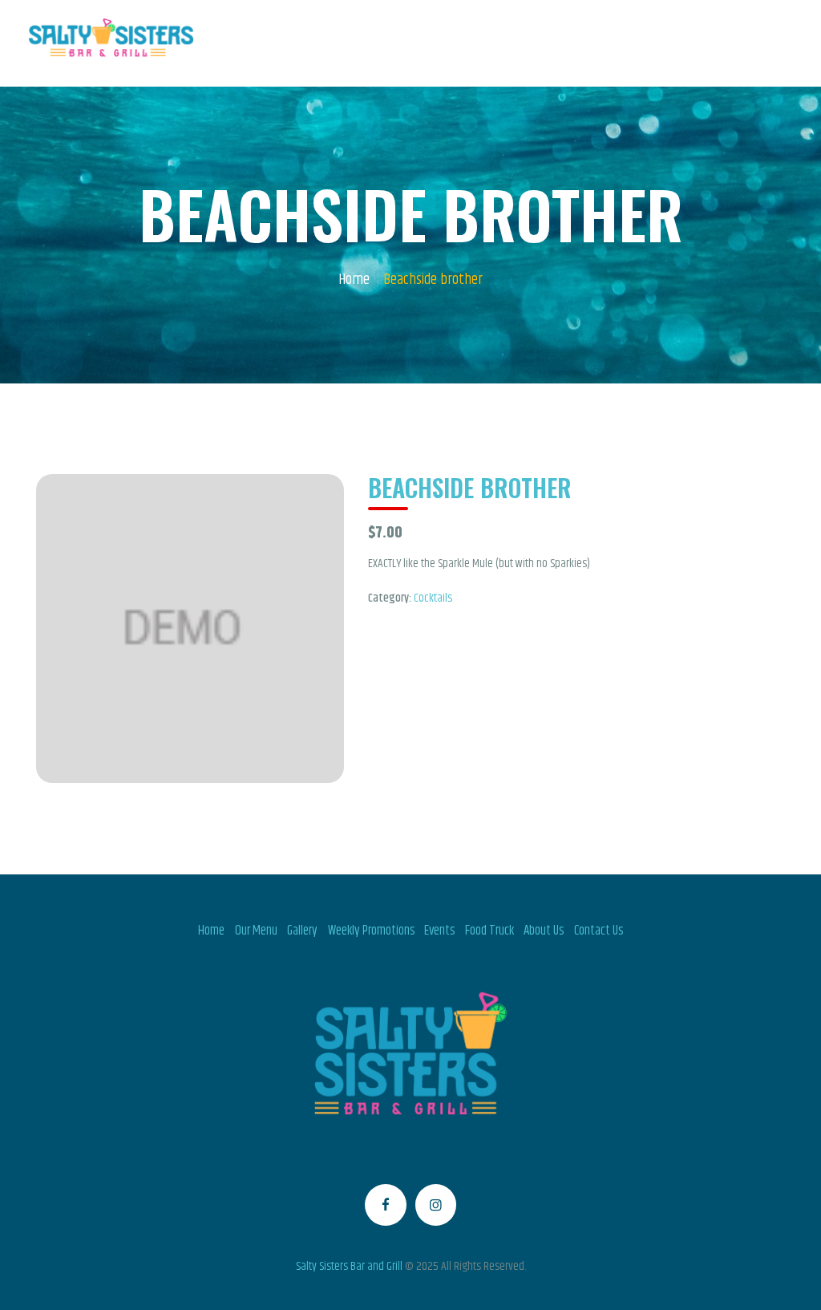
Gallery (302, 930)
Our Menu (256, 930)
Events (439, 930)
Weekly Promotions (371, 930)
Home (354, 280)
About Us (544, 930)
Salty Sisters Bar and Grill (349, 1266)
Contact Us (598, 930)
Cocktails (433, 598)
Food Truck (489, 930)
